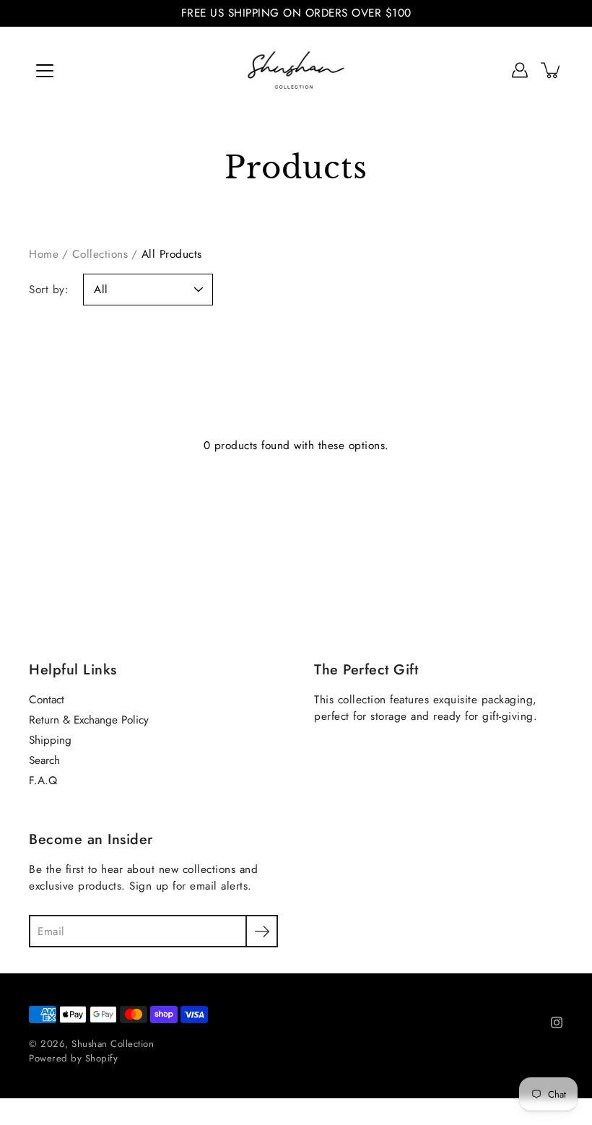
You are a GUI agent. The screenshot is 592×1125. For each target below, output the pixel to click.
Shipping (50, 740)
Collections (100, 254)
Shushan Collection (112, 1044)
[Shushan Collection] (296, 70)
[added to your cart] (551, 70)
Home (43, 254)
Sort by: (49, 289)
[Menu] (45, 71)
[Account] (519, 70)
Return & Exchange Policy (89, 720)
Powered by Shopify (73, 1058)
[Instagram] (556, 1022)
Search (44, 760)
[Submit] (261, 931)
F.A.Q (43, 781)
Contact (46, 700)
